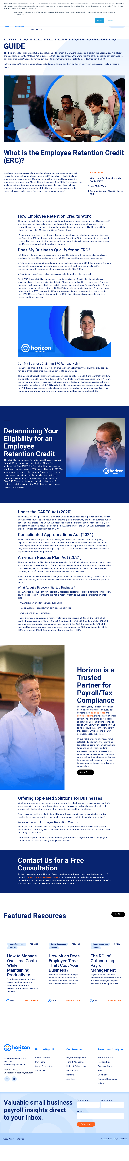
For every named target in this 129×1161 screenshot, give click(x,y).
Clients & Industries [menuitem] (44, 1066)
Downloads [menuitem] (103, 1074)
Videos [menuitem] (101, 1083)
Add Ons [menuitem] (70, 1079)
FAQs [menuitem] (100, 1070)
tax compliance (98, 712)
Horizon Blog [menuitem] (104, 1062)
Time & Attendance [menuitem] (75, 1062)
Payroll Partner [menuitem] (42, 1057)
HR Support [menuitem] (72, 1070)
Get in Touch (85, 772)
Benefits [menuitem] (70, 1074)
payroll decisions (85, 716)
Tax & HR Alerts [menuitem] (105, 1057)
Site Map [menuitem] (20, 1139)
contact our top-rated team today (42, 877)
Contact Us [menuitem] (40, 1070)
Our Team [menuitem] (40, 1062)
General (12, 948)
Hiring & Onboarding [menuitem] (76, 1066)
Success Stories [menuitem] (105, 1066)
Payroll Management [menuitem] (76, 1057)
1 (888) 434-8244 (12, 1069)
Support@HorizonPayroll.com (18, 1072)
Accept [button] (99, 20)
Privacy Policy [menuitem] (8, 1139)
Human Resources (16, 944)
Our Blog (118, 914)
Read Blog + (31, 1000)
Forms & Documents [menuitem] (107, 1079)
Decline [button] (110, 20)
